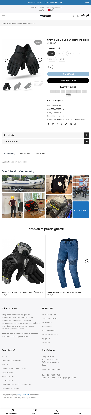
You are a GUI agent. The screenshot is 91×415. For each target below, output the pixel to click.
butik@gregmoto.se (55, 8)
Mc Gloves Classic (78, 119)
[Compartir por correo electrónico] (71, 124)
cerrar (5, 2)
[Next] (40, 60)
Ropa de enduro (48, 330)
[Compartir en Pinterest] (57, 124)
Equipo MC (46, 338)
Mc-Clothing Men (49, 314)
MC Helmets (47, 323)
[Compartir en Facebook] (48, 124)
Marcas (5, 364)
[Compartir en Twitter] (53, 124)
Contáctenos (7, 380)
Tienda (33, 398)
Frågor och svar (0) (25, 154)
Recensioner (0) (9, 154)
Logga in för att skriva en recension (14, 162)
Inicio (4, 23)
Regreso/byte (7, 372)
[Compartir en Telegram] (66, 124)
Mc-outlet (46, 343)
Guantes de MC (63, 119)
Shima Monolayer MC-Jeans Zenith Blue (64, 292)
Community (40, 154)
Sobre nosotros (8, 376)
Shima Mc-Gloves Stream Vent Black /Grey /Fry (22, 292)
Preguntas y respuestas (11, 360)
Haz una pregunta (55, 100)
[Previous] (6, 60)
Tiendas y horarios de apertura (14, 368)
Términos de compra (10, 388)
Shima (58, 106)
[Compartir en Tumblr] (62, 124)
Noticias (5, 356)
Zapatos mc (47, 327)
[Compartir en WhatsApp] (75, 124)
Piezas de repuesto (50, 334)
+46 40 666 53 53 (37, 8)
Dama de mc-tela (49, 318)
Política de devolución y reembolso (16, 384)
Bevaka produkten (68, 80)
